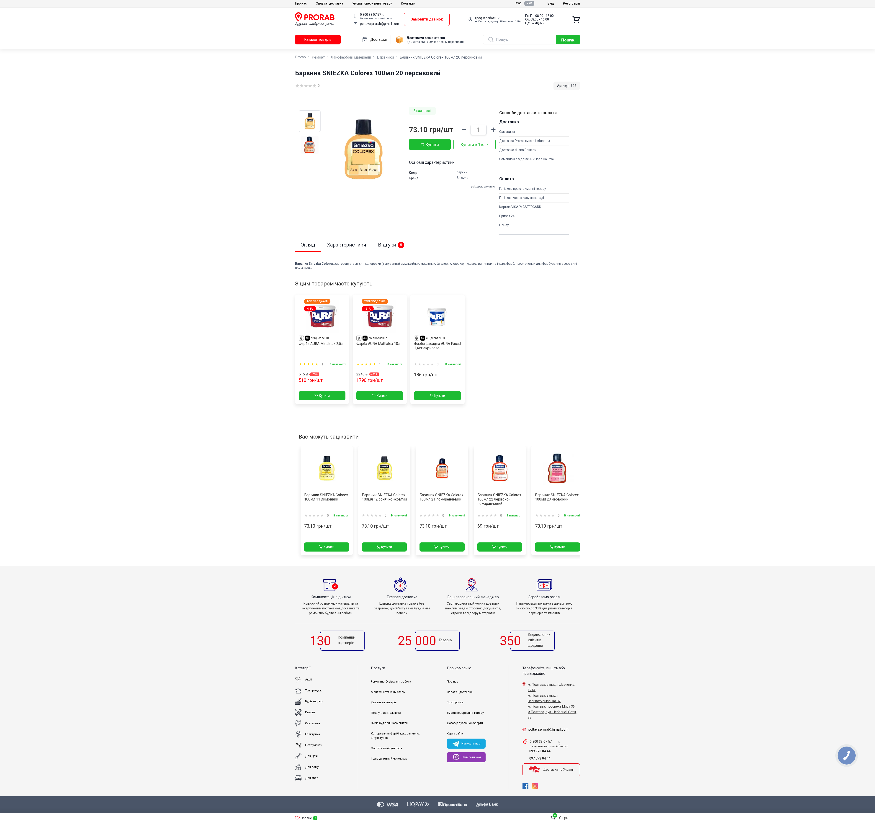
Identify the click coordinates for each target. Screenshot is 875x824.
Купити (432, 144)
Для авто (311, 778)
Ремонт (318, 57)
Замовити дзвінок (427, 19)
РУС (518, 3)
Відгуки (390, 245)
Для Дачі (311, 756)
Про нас (301, 3)
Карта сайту (455, 733)
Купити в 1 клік (475, 144)
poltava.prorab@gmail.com (379, 24)
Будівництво (314, 701)
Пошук (567, 40)
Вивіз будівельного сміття (389, 723)
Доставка (378, 39)
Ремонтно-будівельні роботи (391, 681)
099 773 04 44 (539, 751)
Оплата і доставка (329, 3)
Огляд (308, 245)
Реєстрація (571, 3)
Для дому (312, 767)
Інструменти (313, 745)
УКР (529, 3)
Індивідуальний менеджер (389, 758)
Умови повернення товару (372, 3)
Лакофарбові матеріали (351, 57)
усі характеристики (483, 186)
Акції (308, 679)
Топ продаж (313, 690)
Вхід (551, 3)
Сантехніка (312, 723)
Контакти (408, 3)
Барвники (385, 57)
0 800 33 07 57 (370, 14)
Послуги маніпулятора (386, 748)
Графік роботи (485, 18)
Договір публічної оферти (465, 723)
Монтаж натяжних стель (388, 692)
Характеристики (346, 245)
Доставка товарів (384, 702)
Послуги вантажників (386, 712)
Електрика (312, 734)
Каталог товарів (318, 39)
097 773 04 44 (539, 758)
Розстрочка (455, 702)
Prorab (300, 57)
